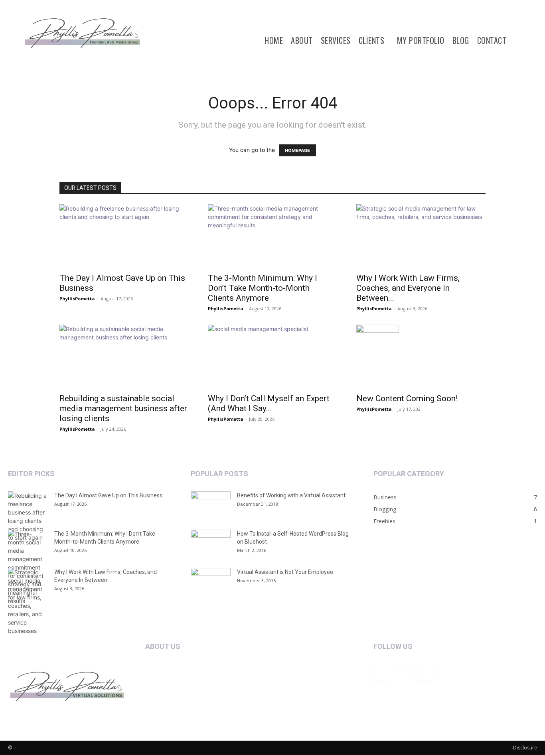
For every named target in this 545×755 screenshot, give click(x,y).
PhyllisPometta (77, 299)
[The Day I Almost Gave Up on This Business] (124, 236)
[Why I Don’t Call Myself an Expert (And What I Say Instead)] (272, 356)
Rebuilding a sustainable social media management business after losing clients (123, 408)
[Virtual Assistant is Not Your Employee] (211, 582)
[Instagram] (403, 672)
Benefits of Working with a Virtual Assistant (291, 495)
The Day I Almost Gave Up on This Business (108, 495)
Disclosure (525, 747)
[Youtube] (424, 673)
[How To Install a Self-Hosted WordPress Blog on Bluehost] (211, 544)
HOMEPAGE (297, 150)
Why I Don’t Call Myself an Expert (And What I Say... (269, 403)
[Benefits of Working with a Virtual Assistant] (211, 505)
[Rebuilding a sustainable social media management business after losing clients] (124, 356)
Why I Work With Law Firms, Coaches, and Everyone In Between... (408, 288)
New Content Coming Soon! (407, 398)
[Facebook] (381, 673)
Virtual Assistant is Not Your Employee (285, 572)
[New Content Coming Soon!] (421, 356)
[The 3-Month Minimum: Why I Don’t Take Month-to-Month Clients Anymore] (272, 236)
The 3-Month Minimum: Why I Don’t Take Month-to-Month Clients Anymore (262, 288)
